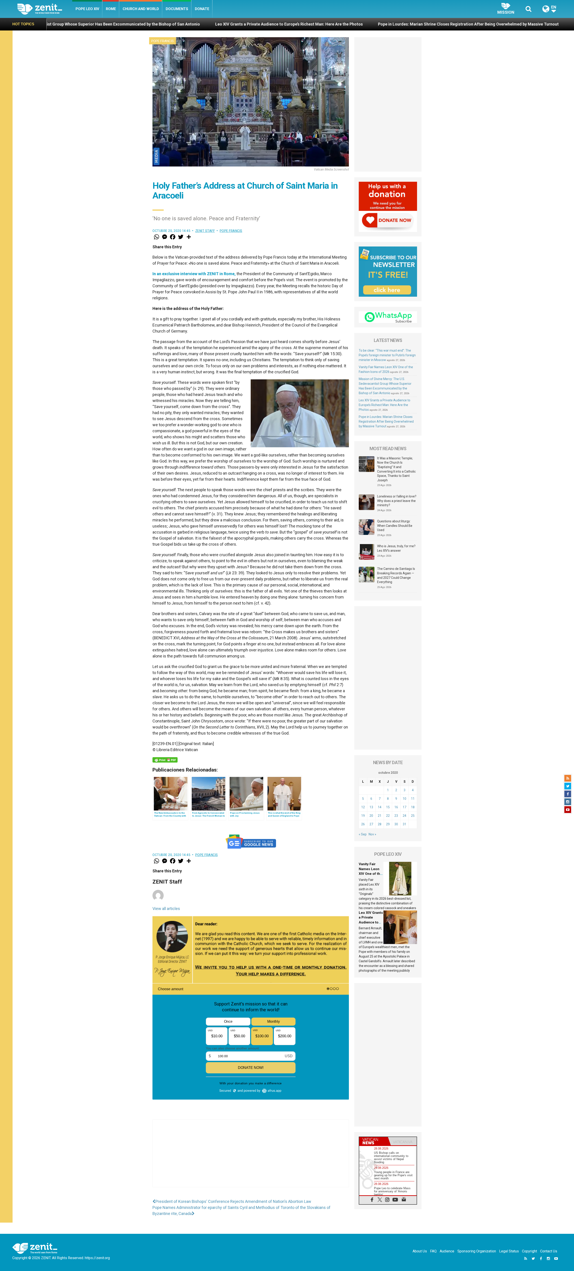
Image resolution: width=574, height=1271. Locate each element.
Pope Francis (162, 41)
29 (388, 824)
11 (413, 798)
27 (371, 824)
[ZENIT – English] (44, 8)
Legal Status (509, 1251)
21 (379, 815)
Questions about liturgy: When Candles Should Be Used (394, 525)
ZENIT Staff (205, 231)
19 (363, 815)
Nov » (372, 834)
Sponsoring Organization (476, 1251)
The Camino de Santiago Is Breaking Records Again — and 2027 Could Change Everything (396, 575)
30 (396, 824)
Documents (177, 9)
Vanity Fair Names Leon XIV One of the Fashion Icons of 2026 (370, 873)
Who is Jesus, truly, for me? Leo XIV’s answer (396, 548)
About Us (420, 1251)
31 (404, 824)
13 (371, 807)
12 (363, 807)
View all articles (166, 908)
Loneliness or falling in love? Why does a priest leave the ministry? (396, 501)
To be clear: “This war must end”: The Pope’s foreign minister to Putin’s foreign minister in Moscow (387, 355)
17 (404, 807)
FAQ (433, 1251)
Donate (202, 9)
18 (413, 807)
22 (388, 815)
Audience (447, 1251)
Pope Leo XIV (87, 9)
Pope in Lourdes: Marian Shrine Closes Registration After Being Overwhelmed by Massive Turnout (304, 24)
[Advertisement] (250, 1157)
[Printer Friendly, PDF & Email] (165, 760)
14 (379, 807)
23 (396, 815)
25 (413, 815)
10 (404, 798)
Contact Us (548, 1251)
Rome (111, 9)
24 (404, 815)
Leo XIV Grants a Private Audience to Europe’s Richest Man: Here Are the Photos (125, 24)
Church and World (141, 9)
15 (388, 807)
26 (363, 824)
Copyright (529, 1251)
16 (396, 807)
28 (379, 824)
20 (371, 815)
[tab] (373, 1141)
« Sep (363, 834)
